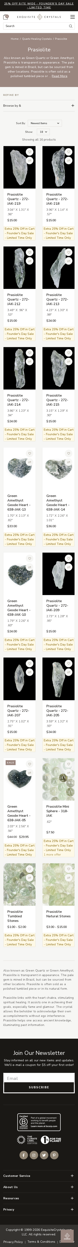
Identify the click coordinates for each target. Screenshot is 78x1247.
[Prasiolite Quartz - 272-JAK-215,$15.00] (58, 368)
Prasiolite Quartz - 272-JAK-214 (18, 400)
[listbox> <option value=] (45, 123)
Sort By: (21, 123)
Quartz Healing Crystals (37, 39)
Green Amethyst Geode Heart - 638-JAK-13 (19, 503)
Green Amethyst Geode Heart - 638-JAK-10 (19, 608)
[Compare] (29, 160)
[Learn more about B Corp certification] (39, 1122)
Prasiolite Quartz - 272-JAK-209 (57, 605)
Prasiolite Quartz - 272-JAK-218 (57, 199)
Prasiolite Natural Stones (58, 914)
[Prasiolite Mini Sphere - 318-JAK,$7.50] (58, 779)
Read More (59, 76)
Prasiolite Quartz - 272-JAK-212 (18, 299)
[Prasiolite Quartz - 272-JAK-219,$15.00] (19, 167)
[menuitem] (5, 16)
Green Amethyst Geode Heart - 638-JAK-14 (58, 503)
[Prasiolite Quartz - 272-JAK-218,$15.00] (58, 167)
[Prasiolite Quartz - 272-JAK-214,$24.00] (19, 368)
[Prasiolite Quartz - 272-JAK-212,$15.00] (19, 268)
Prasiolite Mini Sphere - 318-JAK (57, 811)
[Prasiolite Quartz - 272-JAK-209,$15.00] (58, 573)
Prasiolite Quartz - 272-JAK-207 (18, 711)
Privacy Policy (13, 1242)
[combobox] (35, 26)
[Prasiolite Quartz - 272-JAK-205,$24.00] (58, 679)
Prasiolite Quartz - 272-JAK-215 (57, 400)
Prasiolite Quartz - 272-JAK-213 (57, 299)
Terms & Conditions (41, 1242)
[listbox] (43, 132)
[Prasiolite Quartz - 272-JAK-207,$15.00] (19, 679)
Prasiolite (61, 39)
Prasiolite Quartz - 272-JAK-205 (57, 711)
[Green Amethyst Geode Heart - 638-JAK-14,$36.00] (58, 469)
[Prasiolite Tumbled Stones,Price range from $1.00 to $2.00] (19, 884)
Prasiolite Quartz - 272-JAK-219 (18, 199)
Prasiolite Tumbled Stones (15, 916)
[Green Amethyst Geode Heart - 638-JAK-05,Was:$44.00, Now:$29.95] (19, 779)
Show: (29, 132)
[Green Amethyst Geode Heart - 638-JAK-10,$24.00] (19, 573)
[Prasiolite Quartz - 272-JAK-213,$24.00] (58, 268)
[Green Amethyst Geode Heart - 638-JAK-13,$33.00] (19, 469)
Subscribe (39, 1087)
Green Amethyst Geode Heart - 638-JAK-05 (19, 813)
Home (15, 39)
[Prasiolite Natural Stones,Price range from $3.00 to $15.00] (58, 884)
